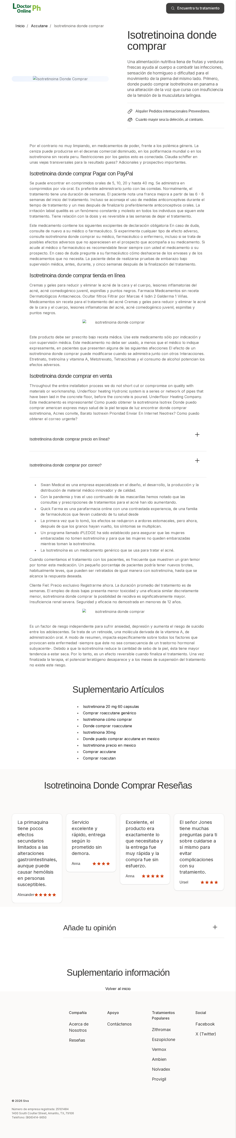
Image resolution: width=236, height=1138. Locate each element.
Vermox (159, 1049)
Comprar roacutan (99, 758)
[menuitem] (20, 26)
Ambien (159, 1059)
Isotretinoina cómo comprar (107, 719)
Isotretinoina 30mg (99, 732)
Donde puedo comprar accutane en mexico (121, 738)
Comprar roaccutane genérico (109, 713)
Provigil (159, 1079)
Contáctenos (119, 1024)
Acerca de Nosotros (78, 1027)
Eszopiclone (163, 1039)
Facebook (205, 1024)
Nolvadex (161, 1069)
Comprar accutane (99, 751)
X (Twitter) (205, 1034)
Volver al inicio (118, 988)
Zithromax (161, 1029)
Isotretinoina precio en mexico (109, 745)
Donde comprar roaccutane (107, 726)
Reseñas (77, 1040)
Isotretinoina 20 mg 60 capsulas (111, 706)
